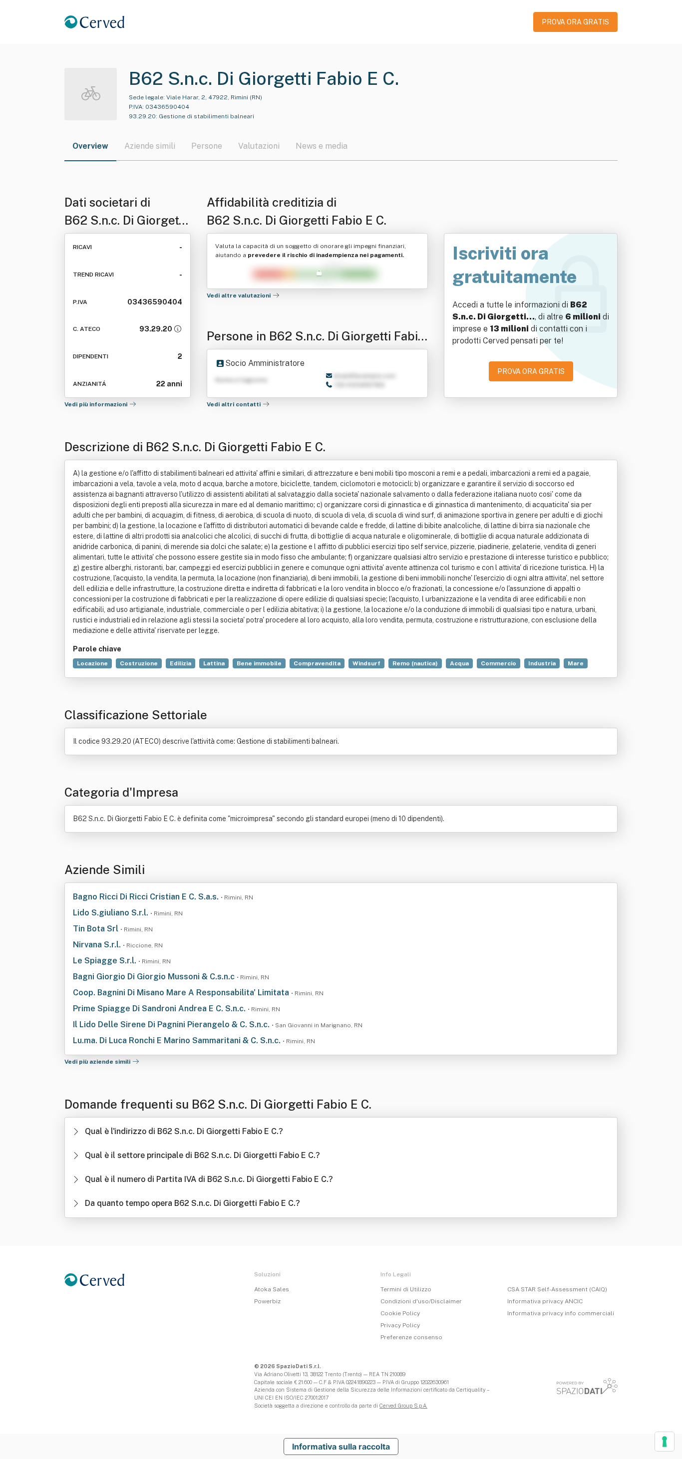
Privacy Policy (400, 1325)
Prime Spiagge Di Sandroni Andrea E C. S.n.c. (160, 1008)
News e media (321, 146)
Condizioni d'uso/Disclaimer (421, 1301)
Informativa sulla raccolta (341, 1447)
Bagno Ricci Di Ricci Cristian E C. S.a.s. (147, 896)
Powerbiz (267, 1301)
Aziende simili (149, 146)
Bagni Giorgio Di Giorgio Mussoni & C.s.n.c (155, 976)
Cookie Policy (400, 1313)
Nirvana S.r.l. (98, 944)
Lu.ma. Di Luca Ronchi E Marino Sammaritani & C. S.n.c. (178, 1040)
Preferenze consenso (411, 1337)
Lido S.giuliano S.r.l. (111, 912)
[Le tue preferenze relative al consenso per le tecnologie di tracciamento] (664, 1441)
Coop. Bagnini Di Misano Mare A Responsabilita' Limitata (182, 992)
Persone (206, 146)
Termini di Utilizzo (405, 1289)
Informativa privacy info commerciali (560, 1313)
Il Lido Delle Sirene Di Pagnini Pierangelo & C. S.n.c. (172, 1024)
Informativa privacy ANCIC (545, 1301)
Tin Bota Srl (96, 928)
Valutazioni (259, 146)
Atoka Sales (271, 1289)
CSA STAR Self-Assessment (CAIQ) (557, 1289)
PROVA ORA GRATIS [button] (575, 22)
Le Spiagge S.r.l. (105, 960)
